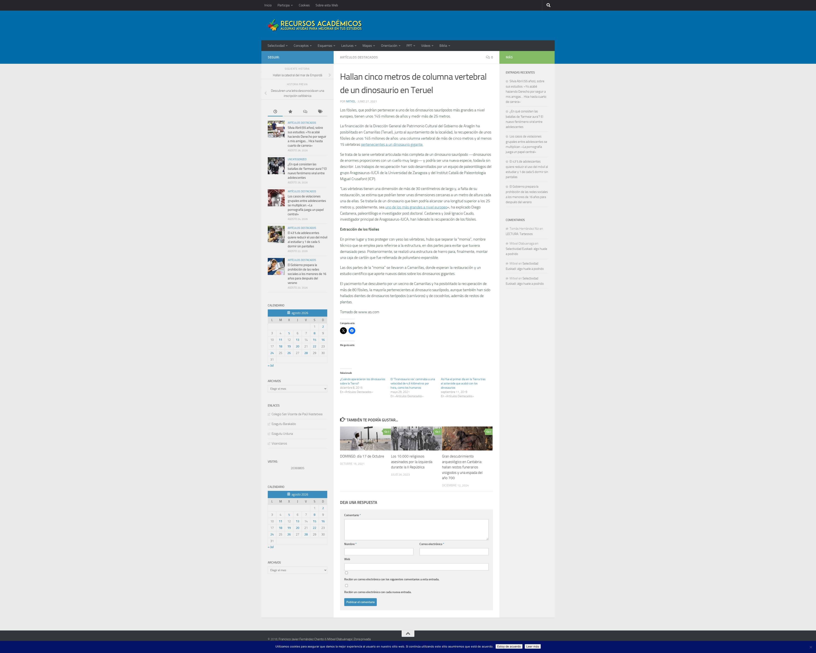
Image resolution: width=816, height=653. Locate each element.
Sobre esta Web (327, 5)
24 (272, 353)
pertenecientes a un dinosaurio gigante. (392, 144)
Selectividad (276, 46)
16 (323, 340)
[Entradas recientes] (275, 111)
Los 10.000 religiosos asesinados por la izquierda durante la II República (411, 461)
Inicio (268, 5)
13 (297, 340)
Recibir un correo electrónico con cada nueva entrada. (377, 592)
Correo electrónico (431, 544)
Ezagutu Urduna (282, 434)
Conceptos (301, 46)
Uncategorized (297, 159)
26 (289, 353)
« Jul (271, 365)
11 (280, 340)
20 (297, 346)
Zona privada (362, 639)
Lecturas (347, 46)
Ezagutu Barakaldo (284, 424)
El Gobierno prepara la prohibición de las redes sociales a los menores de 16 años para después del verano (307, 274)
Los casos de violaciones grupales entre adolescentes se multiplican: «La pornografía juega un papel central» (307, 205)
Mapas (367, 46)
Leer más (532, 646)
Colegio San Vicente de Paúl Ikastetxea (297, 414)
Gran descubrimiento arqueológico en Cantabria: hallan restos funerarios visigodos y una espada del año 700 (462, 467)
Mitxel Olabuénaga (339, 639)
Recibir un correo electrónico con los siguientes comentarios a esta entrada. (391, 579)
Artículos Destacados (359, 57)
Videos (425, 46)
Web (347, 559)
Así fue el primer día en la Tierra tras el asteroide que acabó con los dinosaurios (463, 383)
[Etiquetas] (319, 111)
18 (280, 346)
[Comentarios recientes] (305, 111)
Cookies (304, 5)
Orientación (389, 46)
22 (314, 346)
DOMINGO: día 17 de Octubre (362, 456)
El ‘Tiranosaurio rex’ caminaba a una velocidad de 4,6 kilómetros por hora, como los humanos (413, 383)
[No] (811, 647)
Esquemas (325, 46)
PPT (409, 46)
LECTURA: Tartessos (519, 234)
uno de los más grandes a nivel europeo (416, 207)
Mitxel (351, 101)
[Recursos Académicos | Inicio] (315, 25)
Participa (284, 5)
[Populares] (290, 111)
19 (289, 346)
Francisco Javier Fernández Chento (301, 639)
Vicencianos (279, 443)
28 (306, 353)
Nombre (350, 544)
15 (314, 340)
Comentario (352, 515)
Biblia (443, 46)
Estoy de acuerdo (509, 646)
